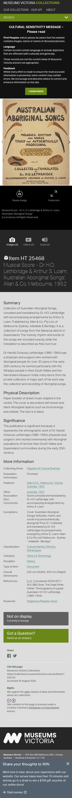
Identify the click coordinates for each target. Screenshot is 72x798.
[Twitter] (15, 656)
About (50, 10)
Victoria (58, 483)
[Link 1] (31, 581)
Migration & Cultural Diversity (43, 468)
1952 (41, 486)
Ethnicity (50, 547)
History (31, 561)
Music (54, 601)
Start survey (15, 792)
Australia (32, 486)
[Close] (67, 764)
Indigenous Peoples (38, 601)
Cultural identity (36, 547)
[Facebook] (9, 656)
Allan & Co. (33, 483)
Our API (36, 10)
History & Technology (39, 556)
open (27, 692)
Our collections (16, 10)
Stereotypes (34, 550)
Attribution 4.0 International (44, 708)
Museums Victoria (31, 3)
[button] (36, 17)
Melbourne (46, 483)
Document (33, 566)
